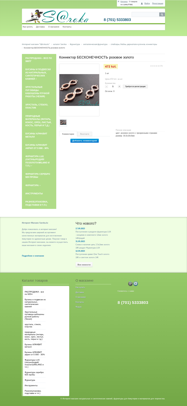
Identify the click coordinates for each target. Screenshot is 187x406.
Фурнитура (30, 380)
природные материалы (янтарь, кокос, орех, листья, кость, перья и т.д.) (34, 335)
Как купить (28, 27)
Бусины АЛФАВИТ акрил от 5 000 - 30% (35, 353)
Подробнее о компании (33, 256)
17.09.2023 (80, 228)
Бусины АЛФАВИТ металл (33, 345)
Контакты (67, 27)
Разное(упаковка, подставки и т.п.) (33, 392)
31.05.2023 (80, 241)
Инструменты (31, 385)
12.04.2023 (80, 251)
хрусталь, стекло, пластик (33, 325)
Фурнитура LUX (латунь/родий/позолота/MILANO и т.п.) (34, 363)
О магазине (53, 27)
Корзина (124, 2)
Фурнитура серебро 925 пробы (34, 373)
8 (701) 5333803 (117, 20)
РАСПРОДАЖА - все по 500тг (34, 293)
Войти (147, 3)
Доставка (40, 27)
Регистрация (157, 3)
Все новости (84, 264)
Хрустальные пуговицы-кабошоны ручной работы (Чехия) (34, 315)
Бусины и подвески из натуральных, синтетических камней (35, 303)
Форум (78, 307)
